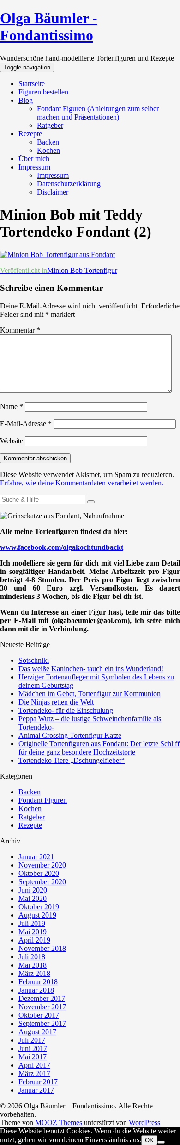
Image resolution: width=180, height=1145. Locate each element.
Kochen (48, 150)
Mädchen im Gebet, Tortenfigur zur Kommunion (89, 694)
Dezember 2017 (41, 998)
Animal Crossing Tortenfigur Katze (69, 735)
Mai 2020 (32, 898)
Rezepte (30, 134)
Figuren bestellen (43, 92)
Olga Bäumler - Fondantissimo (48, 27)
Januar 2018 (36, 990)
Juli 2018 (31, 957)
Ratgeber (50, 125)
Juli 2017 (31, 1040)
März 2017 (34, 1073)
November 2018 (42, 948)
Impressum (34, 167)
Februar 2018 (38, 982)
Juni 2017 (32, 1048)
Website (11, 441)
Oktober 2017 (38, 1015)
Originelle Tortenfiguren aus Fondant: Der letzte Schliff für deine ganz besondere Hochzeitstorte (99, 748)
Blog (25, 100)
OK (149, 1140)
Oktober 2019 (38, 907)
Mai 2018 (32, 965)
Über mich (33, 159)
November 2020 (42, 865)
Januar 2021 (36, 857)
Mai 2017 (32, 1057)
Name (11, 406)
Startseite (31, 84)
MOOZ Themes (58, 1122)
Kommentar (20, 330)
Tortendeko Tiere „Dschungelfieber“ (71, 760)
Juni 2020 (32, 890)
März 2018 (34, 973)
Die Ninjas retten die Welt (56, 702)
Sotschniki (33, 660)
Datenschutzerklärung (69, 184)
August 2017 (37, 1032)
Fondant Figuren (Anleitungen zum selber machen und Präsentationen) (98, 113)
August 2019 (37, 915)
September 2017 (42, 1023)
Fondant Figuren (42, 800)
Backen (48, 142)
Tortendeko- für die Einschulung (65, 710)
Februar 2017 (38, 1082)
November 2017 (42, 1007)
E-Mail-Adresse (26, 424)
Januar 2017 (36, 1090)
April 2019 (34, 940)
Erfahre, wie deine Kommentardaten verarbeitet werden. (81, 483)
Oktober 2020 (38, 873)
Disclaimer (52, 192)
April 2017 (34, 1065)
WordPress (144, 1122)
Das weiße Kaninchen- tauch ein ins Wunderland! (90, 669)
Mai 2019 (32, 932)
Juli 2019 (31, 923)
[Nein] (161, 1142)
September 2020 (42, 882)
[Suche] (91, 501)
